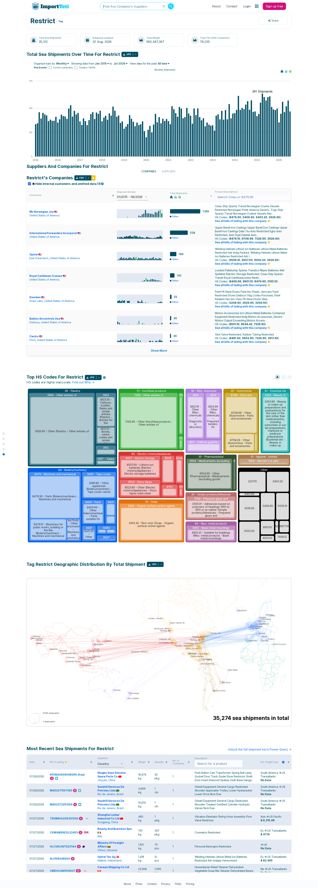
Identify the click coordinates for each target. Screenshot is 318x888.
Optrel (33, 254)
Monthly (61, 63)
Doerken (35, 297)
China (111, 780)
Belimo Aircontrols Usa (44, 318)
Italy (100, 836)
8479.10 (234, 238)
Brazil (120, 794)
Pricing (190, 883)
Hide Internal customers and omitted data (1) (69, 184)
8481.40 (235, 338)
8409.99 (235, 281)
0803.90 (248, 338)
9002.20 (260, 260)
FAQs (178, 883)
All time (162, 63)
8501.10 (234, 324)
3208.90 (235, 302)
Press (139, 883)
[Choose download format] (135, 54)
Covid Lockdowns (63, 67)
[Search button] (171, 6)
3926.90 (274, 217)
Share (275, 20)
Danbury (34, 322)
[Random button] (164, 6)
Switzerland (114, 860)
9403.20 (261, 217)
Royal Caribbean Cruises (45, 275)
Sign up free (274, 6)
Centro (34, 336)
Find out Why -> (83, 382)
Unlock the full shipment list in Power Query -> (260, 749)
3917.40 (273, 338)
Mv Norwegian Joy (41, 211)
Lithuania (112, 850)
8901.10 (248, 281)
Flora (32, 340)
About (216, 6)
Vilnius (101, 850)
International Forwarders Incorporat (53, 233)
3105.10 (272, 281)
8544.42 (246, 324)
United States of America (44, 215)
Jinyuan (102, 780)
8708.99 (247, 238)
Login (247, 6)
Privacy (165, 883)
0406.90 (248, 217)
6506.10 (234, 260)
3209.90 (261, 302)
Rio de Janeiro (106, 794)
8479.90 (235, 217)
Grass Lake (36, 300)
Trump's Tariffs (87, 67)
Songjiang (104, 822)
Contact (231, 6)
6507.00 (247, 260)
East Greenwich (38, 258)
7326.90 (260, 238)
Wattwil (102, 860)
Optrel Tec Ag (107, 856)
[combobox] (137, 6)
